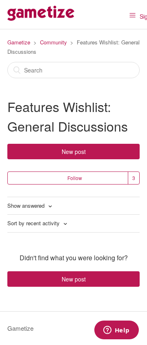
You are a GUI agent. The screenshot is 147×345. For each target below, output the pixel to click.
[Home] (40, 18)
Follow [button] (74, 177)
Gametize (18, 42)
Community (53, 42)
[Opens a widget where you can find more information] (116, 331)
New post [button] (74, 151)
